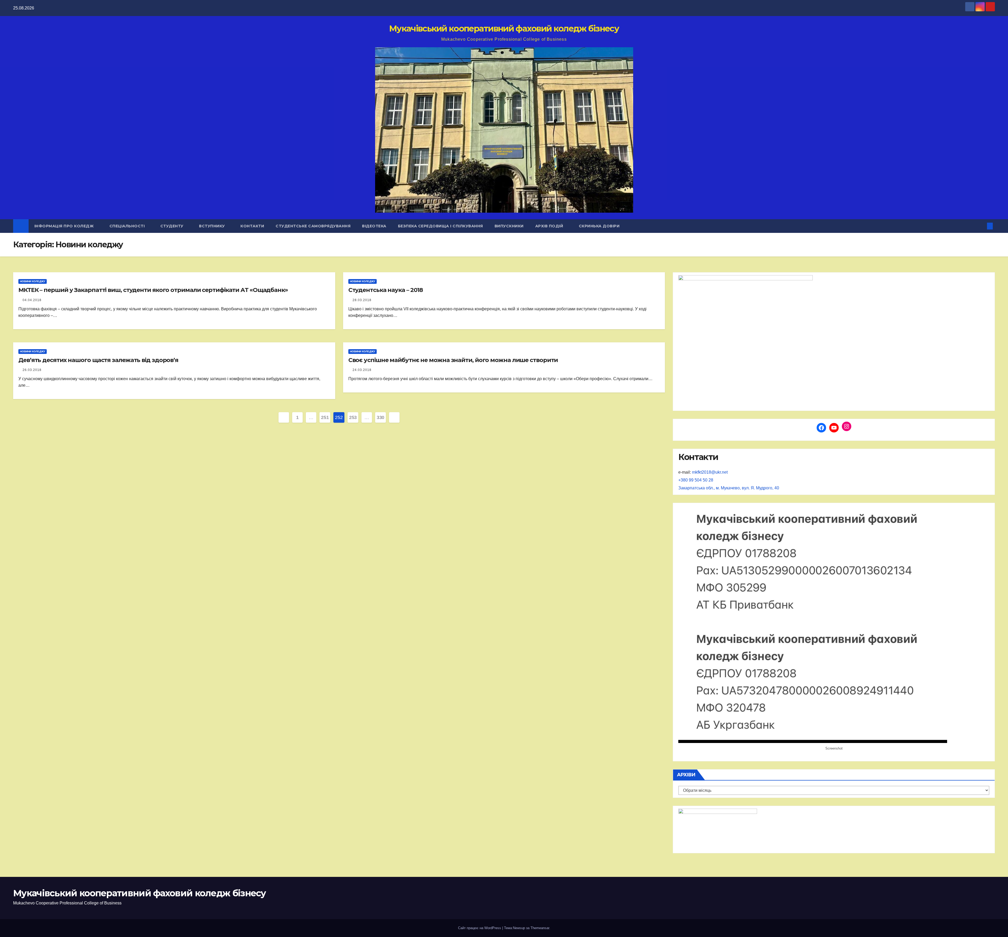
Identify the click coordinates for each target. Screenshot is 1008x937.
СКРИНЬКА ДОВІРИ (599, 226)
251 (325, 417)
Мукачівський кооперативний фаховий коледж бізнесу (504, 28)
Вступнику (212, 226)
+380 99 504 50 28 (695, 480)
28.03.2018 (362, 300)
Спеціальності (127, 226)
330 (380, 417)
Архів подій (549, 226)
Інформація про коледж (64, 226)
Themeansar (540, 928)
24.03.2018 (362, 370)
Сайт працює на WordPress (480, 928)
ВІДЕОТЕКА (374, 226)
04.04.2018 (32, 300)
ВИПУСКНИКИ (509, 226)
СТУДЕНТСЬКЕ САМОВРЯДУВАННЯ (313, 226)
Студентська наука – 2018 (385, 290)
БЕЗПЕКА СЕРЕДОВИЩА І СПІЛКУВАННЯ (440, 226)
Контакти (252, 226)
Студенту (172, 226)
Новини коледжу (32, 281)
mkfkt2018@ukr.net (710, 472)
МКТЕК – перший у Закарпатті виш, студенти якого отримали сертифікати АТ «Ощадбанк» (153, 290)
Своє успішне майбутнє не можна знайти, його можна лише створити (453, 360)
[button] (981, 226)
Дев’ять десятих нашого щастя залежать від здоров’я (98, 360)
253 (353, 417)
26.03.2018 (32, 370)
